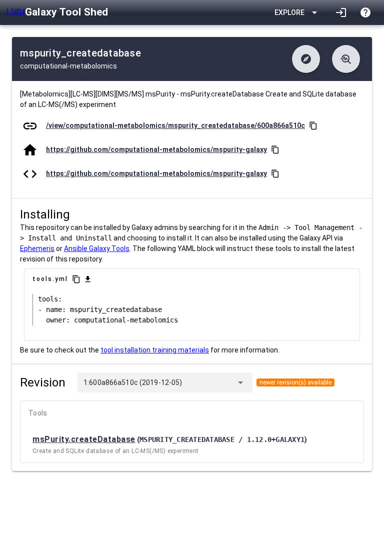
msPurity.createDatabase (84, 439)
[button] (306, 59)
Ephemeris (37, 248)
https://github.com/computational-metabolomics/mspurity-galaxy (156, 150)
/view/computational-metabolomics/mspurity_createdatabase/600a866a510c (175, 126)
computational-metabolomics (68, 66)
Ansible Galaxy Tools (97, 248)
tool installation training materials (154, 350)
